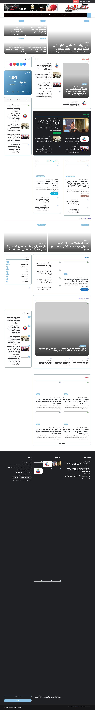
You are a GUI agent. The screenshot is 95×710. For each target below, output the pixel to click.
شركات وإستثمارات (64, 15)
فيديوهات (26, 279)
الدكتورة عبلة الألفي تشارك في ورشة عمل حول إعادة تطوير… (71, 47)
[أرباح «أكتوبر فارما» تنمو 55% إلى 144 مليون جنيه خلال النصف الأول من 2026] (38, 582)
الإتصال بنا (6, 707)
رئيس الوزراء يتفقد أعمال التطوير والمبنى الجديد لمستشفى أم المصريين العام (69, 246)
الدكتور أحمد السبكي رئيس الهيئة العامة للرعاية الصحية (20, 465)
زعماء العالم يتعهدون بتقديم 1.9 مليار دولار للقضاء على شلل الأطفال (76, 280)
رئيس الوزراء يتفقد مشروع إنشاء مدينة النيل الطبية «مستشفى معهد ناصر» (26, 247)
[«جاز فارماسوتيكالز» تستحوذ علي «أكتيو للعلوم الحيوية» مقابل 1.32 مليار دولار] (88, 208)
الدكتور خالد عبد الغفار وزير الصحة (24, 470)
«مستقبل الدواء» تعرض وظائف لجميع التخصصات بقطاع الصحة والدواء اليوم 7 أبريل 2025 (48, 401)
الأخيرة (27, 100)
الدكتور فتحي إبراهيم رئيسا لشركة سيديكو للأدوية (81, 363)
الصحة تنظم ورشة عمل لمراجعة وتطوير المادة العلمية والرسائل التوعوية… (38, 30)
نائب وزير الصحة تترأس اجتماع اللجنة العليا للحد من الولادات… (15, 49)
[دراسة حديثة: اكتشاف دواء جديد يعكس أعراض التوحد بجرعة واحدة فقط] (60, 270)
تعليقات (9, 100)
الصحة (44, 15)
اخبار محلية (83, 15)
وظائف (31, 15)
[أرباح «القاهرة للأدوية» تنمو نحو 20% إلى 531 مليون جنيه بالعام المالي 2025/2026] (57, 205)
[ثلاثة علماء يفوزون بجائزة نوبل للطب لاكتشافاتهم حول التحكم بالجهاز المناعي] (60, 262)
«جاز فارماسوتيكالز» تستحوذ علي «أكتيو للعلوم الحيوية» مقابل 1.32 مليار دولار (73, 211)
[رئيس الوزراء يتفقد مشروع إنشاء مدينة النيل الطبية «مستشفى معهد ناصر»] (25, 237)
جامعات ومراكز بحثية (53, 15)
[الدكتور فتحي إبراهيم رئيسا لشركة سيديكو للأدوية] (88, 358)
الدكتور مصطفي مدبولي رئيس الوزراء (24, 475)
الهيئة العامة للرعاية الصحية (25, 477)
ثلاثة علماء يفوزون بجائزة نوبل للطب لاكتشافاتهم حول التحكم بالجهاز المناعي (43, 265)
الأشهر (18, 100)
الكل (79, 59)
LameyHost (76, 707)
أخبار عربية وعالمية (75, 15)
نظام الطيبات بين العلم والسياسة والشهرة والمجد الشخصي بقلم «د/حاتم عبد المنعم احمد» (62, 363)
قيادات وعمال (38, 15)
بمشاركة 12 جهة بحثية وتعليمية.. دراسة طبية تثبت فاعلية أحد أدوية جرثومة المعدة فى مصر (44, 281)
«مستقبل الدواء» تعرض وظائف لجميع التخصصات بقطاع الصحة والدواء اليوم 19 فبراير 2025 (76, 431)
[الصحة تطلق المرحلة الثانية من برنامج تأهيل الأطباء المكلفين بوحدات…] (36, 45)
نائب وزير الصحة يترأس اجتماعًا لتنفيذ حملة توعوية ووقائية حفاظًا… (16, 31)
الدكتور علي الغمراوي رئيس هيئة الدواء (23, 472)
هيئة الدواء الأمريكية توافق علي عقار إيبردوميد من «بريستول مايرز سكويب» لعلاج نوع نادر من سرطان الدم (77, 184)
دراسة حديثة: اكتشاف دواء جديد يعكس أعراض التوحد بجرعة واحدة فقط (44, 273)
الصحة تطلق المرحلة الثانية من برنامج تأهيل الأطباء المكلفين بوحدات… (37, 49)
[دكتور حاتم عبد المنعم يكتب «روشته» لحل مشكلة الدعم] (51, 358)
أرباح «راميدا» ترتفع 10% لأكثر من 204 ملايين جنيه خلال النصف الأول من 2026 (42, 200)
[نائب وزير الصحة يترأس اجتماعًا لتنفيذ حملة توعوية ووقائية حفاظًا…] (15, 27)
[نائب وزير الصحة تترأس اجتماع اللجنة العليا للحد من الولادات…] (15, 45)
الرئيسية (19, 707)
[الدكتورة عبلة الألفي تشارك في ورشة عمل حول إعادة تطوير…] (69, 36)
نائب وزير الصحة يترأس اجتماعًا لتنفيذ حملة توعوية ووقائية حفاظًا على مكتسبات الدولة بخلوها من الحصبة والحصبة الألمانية (43, 77)
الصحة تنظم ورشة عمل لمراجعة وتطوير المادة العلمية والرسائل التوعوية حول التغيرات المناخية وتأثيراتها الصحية (44, 67)
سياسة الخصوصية (13, 707)
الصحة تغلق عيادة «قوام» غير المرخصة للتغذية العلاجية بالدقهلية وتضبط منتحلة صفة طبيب (71, 104)
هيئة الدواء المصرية (27, 480)
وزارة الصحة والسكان (17, 480)
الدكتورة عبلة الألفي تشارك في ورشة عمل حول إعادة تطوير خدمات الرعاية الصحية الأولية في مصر (48, 122)
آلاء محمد (84, 96)
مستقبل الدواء (25, 281)
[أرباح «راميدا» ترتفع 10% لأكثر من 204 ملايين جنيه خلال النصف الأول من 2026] (57, 197)
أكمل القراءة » (57, 133)
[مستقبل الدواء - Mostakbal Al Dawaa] (77, 7)
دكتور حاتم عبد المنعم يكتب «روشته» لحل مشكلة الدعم (45, 363)
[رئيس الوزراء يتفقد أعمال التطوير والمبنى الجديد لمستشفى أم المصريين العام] (69, 237)
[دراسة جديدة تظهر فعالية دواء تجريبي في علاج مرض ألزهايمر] (60, 286)
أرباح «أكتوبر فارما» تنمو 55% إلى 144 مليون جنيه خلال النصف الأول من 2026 (47, 183)
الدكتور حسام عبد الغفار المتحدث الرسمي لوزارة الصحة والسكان (19, 467)
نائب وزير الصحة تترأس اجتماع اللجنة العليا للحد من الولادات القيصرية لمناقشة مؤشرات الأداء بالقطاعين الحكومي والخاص (44, 95)
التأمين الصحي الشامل (27, 462)
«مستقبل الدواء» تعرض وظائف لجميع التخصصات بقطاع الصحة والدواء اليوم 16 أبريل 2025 (76, 401)
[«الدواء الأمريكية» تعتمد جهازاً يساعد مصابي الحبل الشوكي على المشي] (88, 200)
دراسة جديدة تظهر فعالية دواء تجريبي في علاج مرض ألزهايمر (45, 288)
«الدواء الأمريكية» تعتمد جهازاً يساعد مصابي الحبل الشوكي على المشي (72, 203)
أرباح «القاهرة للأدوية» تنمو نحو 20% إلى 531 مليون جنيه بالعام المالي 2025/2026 (42, 208)
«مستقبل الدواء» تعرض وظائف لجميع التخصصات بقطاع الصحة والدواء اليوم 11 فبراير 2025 (48, 431)
